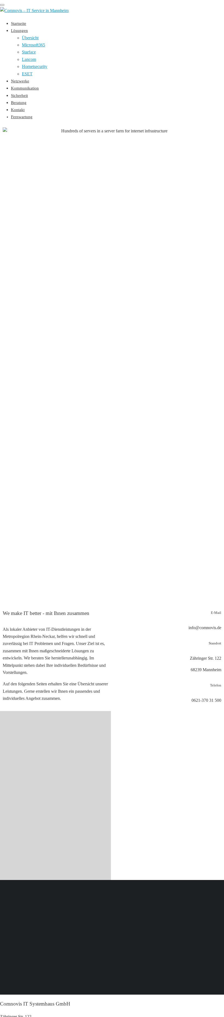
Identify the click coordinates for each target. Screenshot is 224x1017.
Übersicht (30, 37)
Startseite (18, 23)
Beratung (18, 102)
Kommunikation (25, 88)
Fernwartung (22, 117)
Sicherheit (19, 95)
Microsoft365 (33, 45)
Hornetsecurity (34, 66)
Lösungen (19, 30)
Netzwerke (20, 81)
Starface (29, 52)
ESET (27, 74)
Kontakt (18, 110)
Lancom (29, 59)
